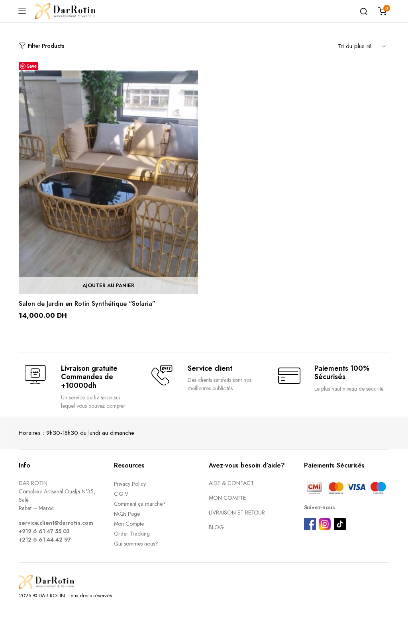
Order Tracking (132, 534)
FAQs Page (127, 514)
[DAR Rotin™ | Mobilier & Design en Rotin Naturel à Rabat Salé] (65, 11)
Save (32, 66)
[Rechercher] (364, 11)
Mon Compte (129, 524)
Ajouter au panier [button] (108, 285)
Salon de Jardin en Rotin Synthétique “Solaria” (87, 303)
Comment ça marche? (140, 504)
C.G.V (121, 494)
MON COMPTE (227, 498)
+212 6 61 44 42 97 (45, 540)
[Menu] (22, 11)
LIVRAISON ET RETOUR (237, 512)
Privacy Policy (130, 484)
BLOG (216, 527)
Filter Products (46, 46)
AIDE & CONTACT (231, 483)
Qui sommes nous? (136, 544)
